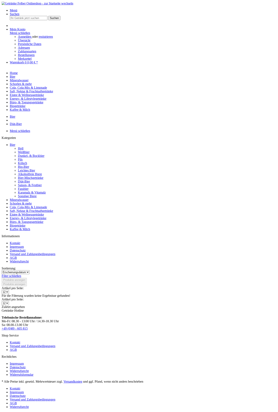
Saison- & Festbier (30, 185)
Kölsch (22, 163)
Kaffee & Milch (20, 229)
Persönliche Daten (29, 44)
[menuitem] (143, 10)
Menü (13, 10)
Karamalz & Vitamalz (32, 192)
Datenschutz (18, 250)
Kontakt (15, 243)
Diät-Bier (24, 181)
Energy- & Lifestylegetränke (28, 218)
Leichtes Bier (26, 170)
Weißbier (24, 152)
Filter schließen (11, 276)
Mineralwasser (19, 200)
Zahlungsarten (27, 51)
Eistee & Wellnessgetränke (27, 214)
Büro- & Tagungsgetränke (26, 222)
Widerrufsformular (21, 374)
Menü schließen (20, 33)
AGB (13, 257)
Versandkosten (72, 381)
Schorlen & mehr (21, 203)
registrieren (46, 36)
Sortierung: (9, 268)
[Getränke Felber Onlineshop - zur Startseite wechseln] (37, 3)
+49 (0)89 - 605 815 (15, 328)
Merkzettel (25, 58)
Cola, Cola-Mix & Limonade (28, 207)
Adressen (24, 47)
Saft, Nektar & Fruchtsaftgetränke (31, 211)
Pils (20, 159)
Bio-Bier (23, 166)
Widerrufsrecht (19, 261)
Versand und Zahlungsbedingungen (32, 254)
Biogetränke (17, 225)
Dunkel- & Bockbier (31, 155)
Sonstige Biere (27, 196)
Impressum (17, 246)
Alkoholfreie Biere (30, 174)
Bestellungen (26, 55)
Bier (12, 144)
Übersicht (24, 40)
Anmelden (25, 36)
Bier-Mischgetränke (30, 177)
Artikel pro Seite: (13, 288)
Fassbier (23, 188)
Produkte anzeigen (14, 279)
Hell (20, 148)
